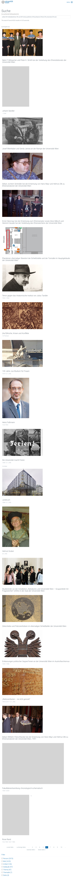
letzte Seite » (41, 849)
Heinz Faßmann (8, 422)
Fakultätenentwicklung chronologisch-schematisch (22, 788)
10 (61, 847)
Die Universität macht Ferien (13, 460)
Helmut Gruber (8, 551)
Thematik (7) (7, 872)
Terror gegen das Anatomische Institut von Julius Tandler (25, 296)
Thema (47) (7, 870)
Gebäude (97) (8, 867)
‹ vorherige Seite (21, 847)
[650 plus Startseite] (37, 2)
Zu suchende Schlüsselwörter (10, 14)
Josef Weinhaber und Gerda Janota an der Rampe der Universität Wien (30, 149)
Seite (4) (6, 875)
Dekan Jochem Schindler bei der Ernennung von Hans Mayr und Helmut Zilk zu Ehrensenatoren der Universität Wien (33, 185)
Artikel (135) (7, 864)
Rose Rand (6, 839)
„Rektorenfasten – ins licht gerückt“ (16, 699)
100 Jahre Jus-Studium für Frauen (15, 371)
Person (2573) (8, 858)
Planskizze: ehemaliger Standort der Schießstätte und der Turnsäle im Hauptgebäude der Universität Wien (36, 259)
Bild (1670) (7, 861)
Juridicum (6, 500)
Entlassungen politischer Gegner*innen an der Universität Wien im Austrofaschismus (35, 661)
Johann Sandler (8, 111)
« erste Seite (9, 847)
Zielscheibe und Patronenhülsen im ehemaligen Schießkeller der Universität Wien (34, 626)
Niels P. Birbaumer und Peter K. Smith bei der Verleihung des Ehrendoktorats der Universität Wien (34, 61)
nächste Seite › (31, 849)
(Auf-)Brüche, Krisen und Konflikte (15, 333)
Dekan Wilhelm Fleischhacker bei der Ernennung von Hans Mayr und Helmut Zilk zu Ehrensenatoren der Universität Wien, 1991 (35, 738)
